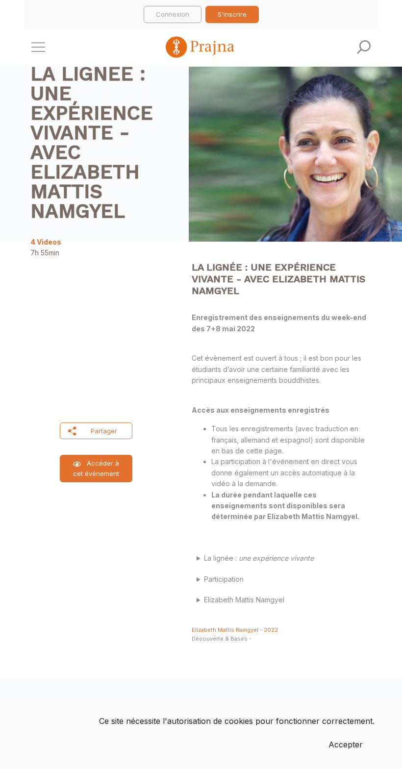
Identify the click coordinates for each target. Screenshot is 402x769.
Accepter (345, 744)
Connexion (172, 14)
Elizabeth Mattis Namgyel (244, 599)
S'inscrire (232, 14)
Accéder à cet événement (96, 468)
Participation (224, 579)
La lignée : (261, 558)
